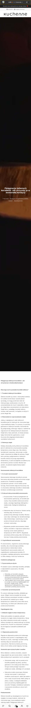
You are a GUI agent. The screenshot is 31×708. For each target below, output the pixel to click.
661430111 (10, 9)
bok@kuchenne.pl (19, 9)
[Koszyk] (16, 706)
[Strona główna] (15, 14)
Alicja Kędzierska (18, 200)
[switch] (27, 2)
